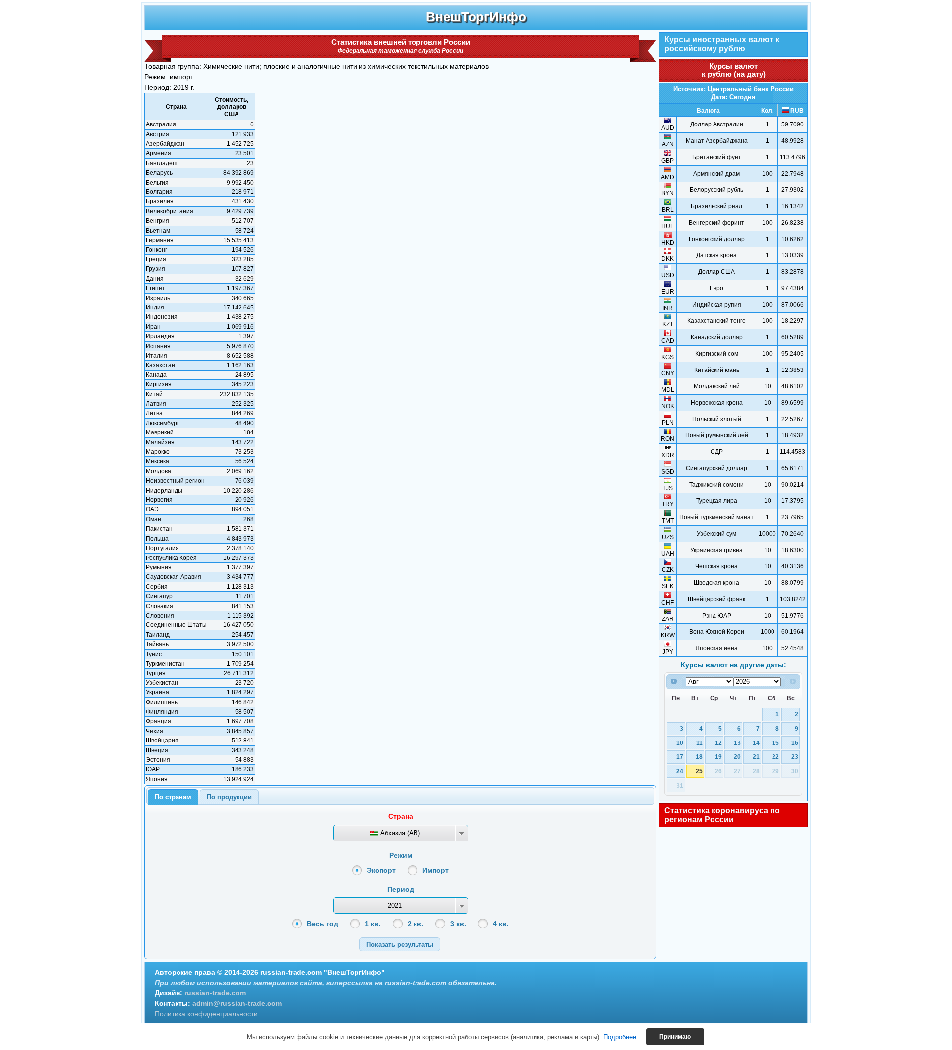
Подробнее (619, 1037)
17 (679, 756)
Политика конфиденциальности (206, 1014)
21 (756, 756)
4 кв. (501, 923)
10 (679, 743)
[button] (399, 944)
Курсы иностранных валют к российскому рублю (721, 44)
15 (775, 743)
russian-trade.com (215, 993)
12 (718, 743)
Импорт (435, 870)
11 (699, 743)
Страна (400, 816)
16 (794, 743)
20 (737, 756)
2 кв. (415, 923)
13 (737, 743)
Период (400, 889)
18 (699, 756)
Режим (400, 855)
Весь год (322, 923)
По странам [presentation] (173, 797)
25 (699, 771)
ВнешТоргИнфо (476, 16)
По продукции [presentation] (229, 797)
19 (718, 756)
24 (679, 771)
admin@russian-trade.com (237, 1003)
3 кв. (458, 923)
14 (756, 743)
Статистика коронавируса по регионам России (722, 815)
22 (775, 756)
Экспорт (381, 870)
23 (794, 756)
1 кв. (373, 923)
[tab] (173, 797)
